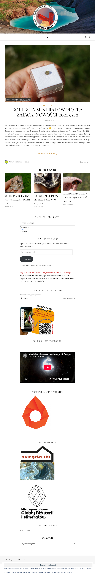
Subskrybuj (26, 259)
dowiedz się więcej (47, 154)
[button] (24, 298)
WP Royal (21, 560)
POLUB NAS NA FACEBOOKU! (47, 341)
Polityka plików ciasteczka (63, 572)
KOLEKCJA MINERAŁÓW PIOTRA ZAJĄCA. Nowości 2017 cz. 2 (46, 200)
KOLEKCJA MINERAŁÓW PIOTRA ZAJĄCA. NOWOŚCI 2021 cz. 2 (47, 112)
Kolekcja (47, 106)
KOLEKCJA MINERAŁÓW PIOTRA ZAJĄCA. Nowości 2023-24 (76, 197)
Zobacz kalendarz (68, 298)
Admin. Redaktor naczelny (19, 162)
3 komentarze (85, 162)
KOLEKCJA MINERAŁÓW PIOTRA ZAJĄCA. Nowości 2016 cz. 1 (17, 200)
